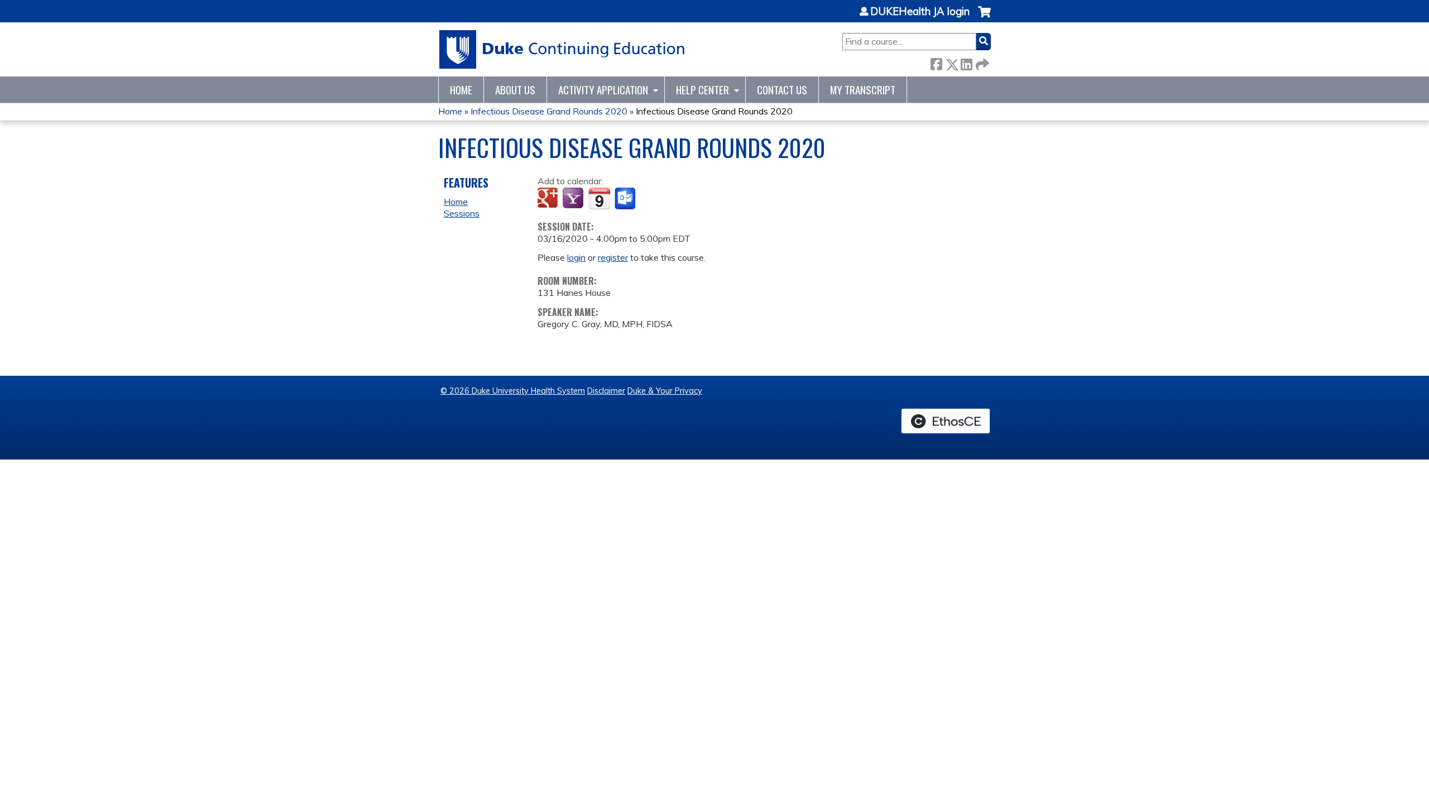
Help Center (702, 90)
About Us (515, 90)
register (613, 257)
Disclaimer (606, 391)
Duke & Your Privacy (664, 391)
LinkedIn (966, 62)
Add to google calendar (549, 199)
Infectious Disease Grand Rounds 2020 (549, 111)
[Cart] (984, 17)
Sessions (461, 213)
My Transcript (862, 90)
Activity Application (603, 90)
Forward (981, 62)
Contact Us (782, 90)
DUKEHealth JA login (920, 12)
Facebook (936, 62)
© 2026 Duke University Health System (512, 391)
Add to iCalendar (599, 198)
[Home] (562, 49)
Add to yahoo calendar (574, 199)
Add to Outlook (626, 199)
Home (461, 90)
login (576, 257)
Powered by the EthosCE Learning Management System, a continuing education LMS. (945, 421)
